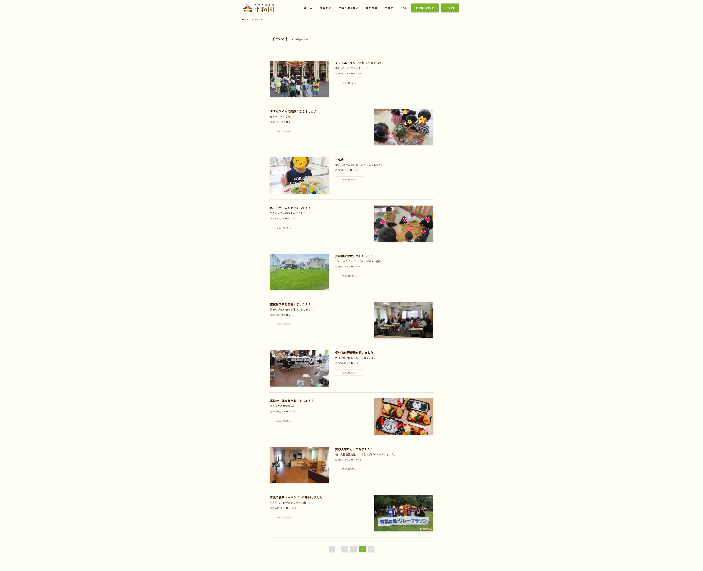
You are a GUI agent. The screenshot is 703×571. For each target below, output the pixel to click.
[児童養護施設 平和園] (258, 8)
